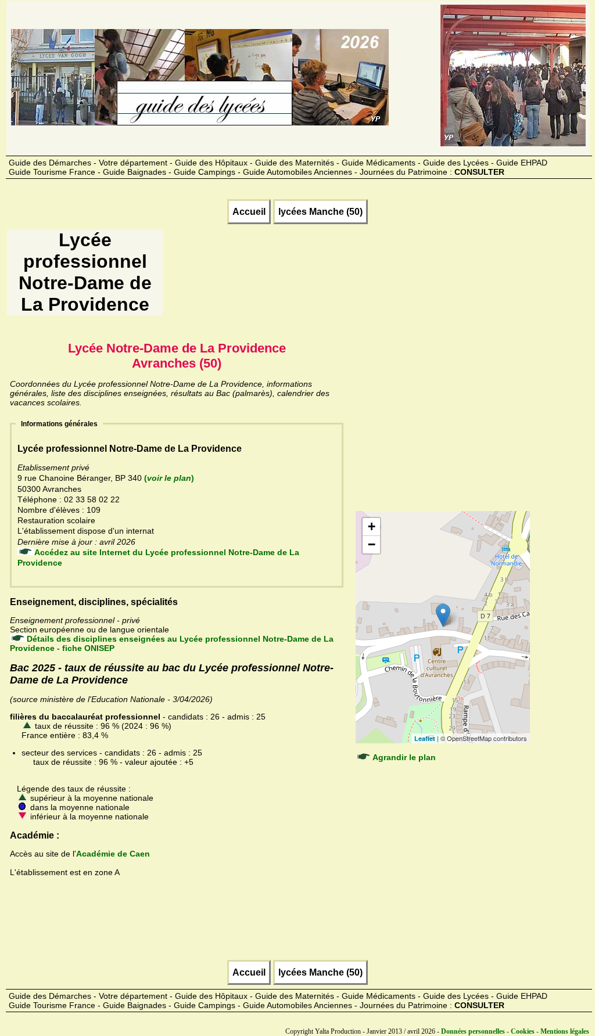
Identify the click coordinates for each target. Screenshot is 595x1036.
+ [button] (371, 526)
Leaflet (424, 738)
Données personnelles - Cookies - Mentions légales (515, 1031)
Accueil (249, 212)
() (169, 478)
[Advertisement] (375, 276)
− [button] (371, 544)
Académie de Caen (113, 853)
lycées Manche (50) (320, 212)
